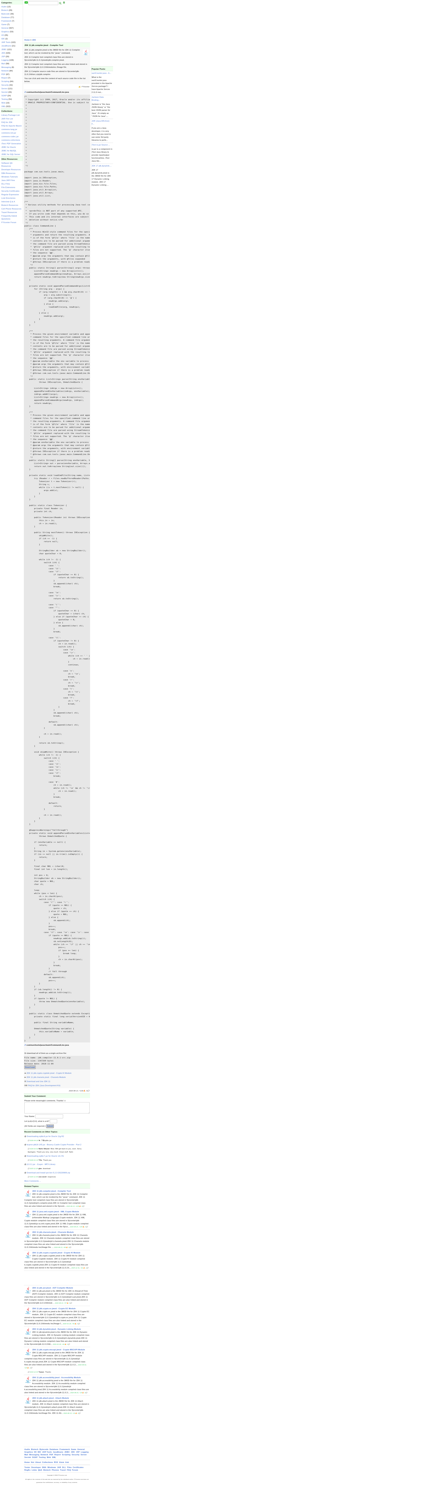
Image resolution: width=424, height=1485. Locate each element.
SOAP (4, 96)
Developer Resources (11, 170)
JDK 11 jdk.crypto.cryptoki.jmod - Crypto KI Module (49, 1073)
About (38, 1462)
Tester (27, 1467)
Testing (4, 99)
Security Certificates (10, 191)
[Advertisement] (12, 258)
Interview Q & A (8, 202)
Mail (3, 64)
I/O (2, 35)
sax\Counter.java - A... (101, 73)
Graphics (5, 32)
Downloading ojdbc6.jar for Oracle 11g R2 (45, 1136)
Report (4, 78)
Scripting (5, 81)
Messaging (6, 67)
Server (4, 89)
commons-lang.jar (9, 129)
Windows (51, 1467)
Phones (55, 1470)
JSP (3, 56)
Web (3, 103)
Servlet (4, 92)
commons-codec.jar (10, 136)
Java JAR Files (8, 180)
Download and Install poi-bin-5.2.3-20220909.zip (48, 1173)
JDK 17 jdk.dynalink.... (102, 166)
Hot (32, 1462)
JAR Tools (5, 42)
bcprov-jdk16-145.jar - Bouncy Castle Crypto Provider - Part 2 (54, 1145)
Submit (50, 1126)
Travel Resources (9, 212)
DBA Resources (8, 173)
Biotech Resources (9, 205)
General (5, 28)
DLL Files (5, 184)
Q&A (40, 1470)
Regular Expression (10, 195)
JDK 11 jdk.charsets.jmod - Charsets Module (46, 1077)
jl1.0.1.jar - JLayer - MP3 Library (41, 1164)
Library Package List (10, 115)
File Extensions (8, 187)
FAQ (69, 1470)
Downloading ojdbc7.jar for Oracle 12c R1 (45, 1156)
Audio (4, 7)
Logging (5, 60)
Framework (6, 21)
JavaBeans (6, 46)
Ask (67, 1462)
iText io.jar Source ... (101, 145)
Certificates (78, 1467)
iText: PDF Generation (11, 144)
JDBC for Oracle (8, 147)
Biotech (4, 10)
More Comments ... (32, 1181)
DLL (64, 1467)
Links (34, 1470)
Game (4, 24)
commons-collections (10, 140)
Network (5, 71)
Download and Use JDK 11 (38, 1081)
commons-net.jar (8, 133)
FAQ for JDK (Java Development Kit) (44, 1085)
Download (30, 1067)
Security (5, 85)
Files (69, 1467)
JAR (59, 1467)
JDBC (4, 49)
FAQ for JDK (6, 122)
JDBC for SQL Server (10, 154)
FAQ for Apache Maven (11, 126)
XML (3, 106)
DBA (44, 1467)
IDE (3, 39)
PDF (3, 74)
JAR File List (7, 119)
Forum (75, 1470)
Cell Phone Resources (11, 209)
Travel (63, 1470)
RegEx (27, 1470)
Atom (61, 1462)
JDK (3, 53)
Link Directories (8, 198)
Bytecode (5, 14)
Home (27, 40)
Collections (47, 1462)
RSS (56, 1462)
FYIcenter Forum (8, 222)
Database (5, 17)
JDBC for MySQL (8, 151)
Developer (36, 1467)
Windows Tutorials (9, 177)
